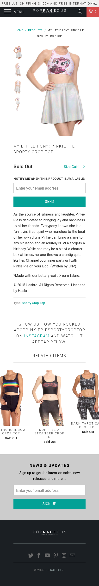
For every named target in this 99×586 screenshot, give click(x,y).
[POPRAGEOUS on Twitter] (30, 555)
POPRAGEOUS (54, 570)
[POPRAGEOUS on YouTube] (47, 555)
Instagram (37, 336)
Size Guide (72, 167)
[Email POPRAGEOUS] (72, 555)
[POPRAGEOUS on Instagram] (64, 555)
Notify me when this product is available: (49, 178)
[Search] (79, 11)
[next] (81, 91)
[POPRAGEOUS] (49, 12)
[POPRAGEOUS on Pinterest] (56, 555)
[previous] (30, 91)
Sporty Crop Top (33, 303)
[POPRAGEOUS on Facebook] (39, 555)
